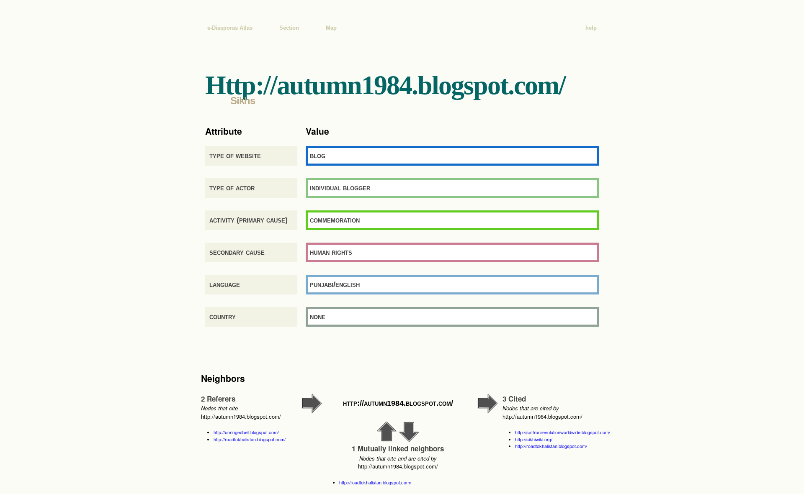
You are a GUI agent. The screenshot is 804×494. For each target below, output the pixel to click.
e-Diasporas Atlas (230, 28)
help (591, 28)
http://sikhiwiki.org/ (533, 439)
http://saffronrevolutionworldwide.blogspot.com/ (562, 432)
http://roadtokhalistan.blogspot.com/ (250, 439)
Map (331, 28)
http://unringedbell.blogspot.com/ (246, 432)
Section (289, 28)
